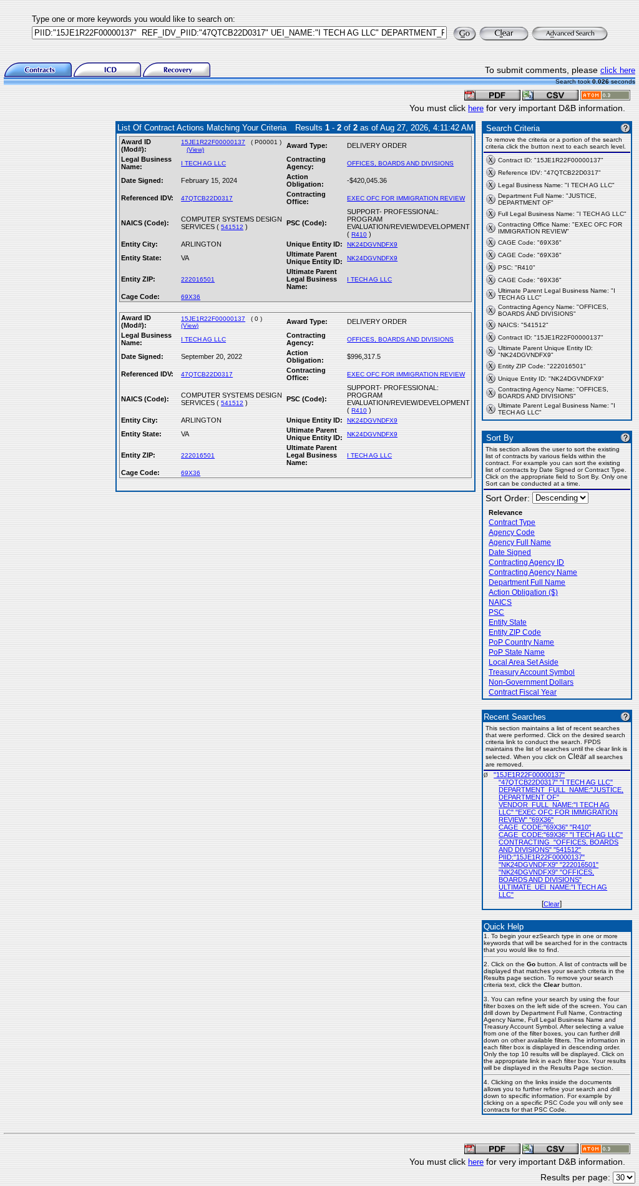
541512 (232, 226)
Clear (552, 904)
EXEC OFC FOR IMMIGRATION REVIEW (406, 198)
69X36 (190, 296)
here (476, 108)
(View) (195, 149)
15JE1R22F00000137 (213, 142)
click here (617, 70)
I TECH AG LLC (203, 163)
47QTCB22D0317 (207, 198)
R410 (359, 234)
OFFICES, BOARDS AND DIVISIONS (400, 163)
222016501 (198, 279)
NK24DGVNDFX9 (372, 244)
